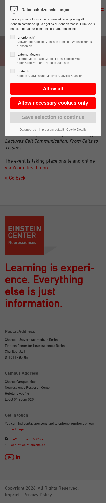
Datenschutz (28, 129)
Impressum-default (51, 129)
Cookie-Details (76, 129)
